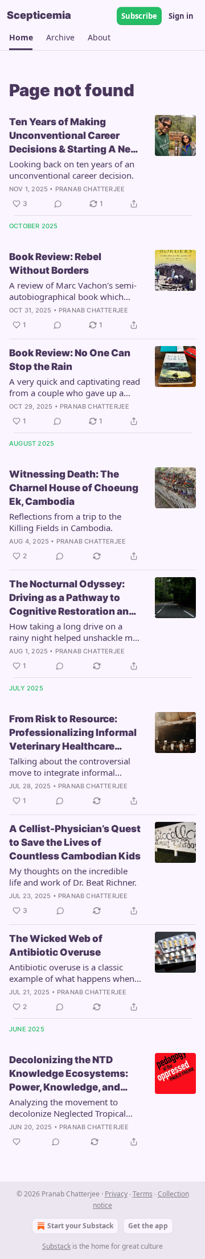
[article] (102, 163)
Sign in (181, 16)
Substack (56, 1246)
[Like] (16, 1142)
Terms (143, 1194)
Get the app (148, 1226)
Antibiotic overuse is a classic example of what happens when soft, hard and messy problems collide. (71, 972)
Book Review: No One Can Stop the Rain (69, 359)
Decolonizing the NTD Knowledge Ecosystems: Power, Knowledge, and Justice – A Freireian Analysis (68, 1074)
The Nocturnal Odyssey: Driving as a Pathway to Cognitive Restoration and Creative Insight (72, 598)
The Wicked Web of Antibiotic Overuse (55, 945)
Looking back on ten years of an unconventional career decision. (71, 169)
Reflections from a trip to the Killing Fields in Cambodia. (65, 522)
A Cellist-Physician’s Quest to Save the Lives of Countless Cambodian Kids (75, 842)
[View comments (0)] (58, 204)
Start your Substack (80, 1226)
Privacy (116, 1194)
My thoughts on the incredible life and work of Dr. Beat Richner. (73, 876)
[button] (20, 37)
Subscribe (139, 16)
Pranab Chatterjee (90, 189)
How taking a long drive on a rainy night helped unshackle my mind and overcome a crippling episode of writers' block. (73, 631)
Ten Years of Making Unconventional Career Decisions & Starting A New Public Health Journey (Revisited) (74, 136)
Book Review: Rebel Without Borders (55, 263)
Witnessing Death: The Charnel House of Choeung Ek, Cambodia (73, 487)
